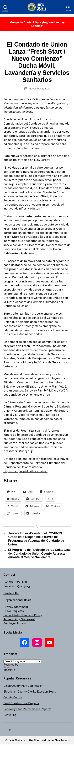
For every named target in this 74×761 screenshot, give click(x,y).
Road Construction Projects (21, 703)
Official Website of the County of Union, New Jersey (37, 740)
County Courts (12, 697)
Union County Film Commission (23, 685)
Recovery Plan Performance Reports (27, 709)
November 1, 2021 (39, 88)
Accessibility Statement (19, 619)
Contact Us (11, 593)
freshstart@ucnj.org (18, 451)
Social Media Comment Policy (22, 615)
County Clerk (26, 691)
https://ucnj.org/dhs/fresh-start (25, 471)
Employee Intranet (15, 623)
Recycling (9, 715)
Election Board (46, 691)
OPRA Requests (13, 611)
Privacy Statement (15, 607)
